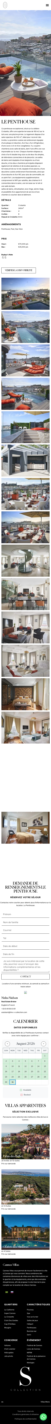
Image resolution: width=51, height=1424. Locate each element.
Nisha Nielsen (9, 998)
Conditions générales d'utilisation (25, 1414)
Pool (12, 229)
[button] (47, 5)
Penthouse (5, 229)
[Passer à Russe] (12, 1292)
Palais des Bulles (13, 1156)
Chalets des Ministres (15, 1246)
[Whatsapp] (43, 1416)
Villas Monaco (37, 1402)
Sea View (19, 229)
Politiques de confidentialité (26, 1419)
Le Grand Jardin (12, 1201)
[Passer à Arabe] (6, 1292)
